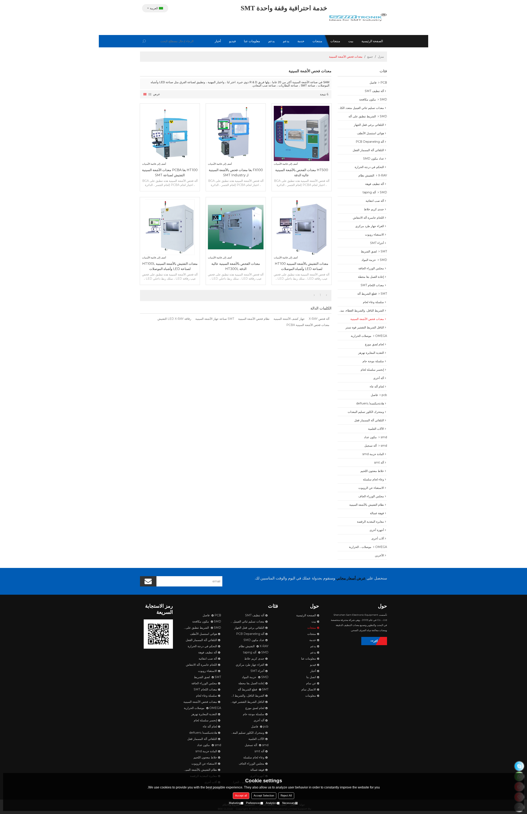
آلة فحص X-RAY (319, 319)
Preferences (253, 803)
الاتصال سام (308, 689)
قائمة (149, 94)
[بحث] (144, 41)
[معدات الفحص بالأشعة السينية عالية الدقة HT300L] (236, 227)
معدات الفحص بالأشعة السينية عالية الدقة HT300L (235, 266)
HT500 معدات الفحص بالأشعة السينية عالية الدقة (301, 172)
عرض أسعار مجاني (351, 578)
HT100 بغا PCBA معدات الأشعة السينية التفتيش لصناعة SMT (170, 172)
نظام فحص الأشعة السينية (253, 319)
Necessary (288, 803)
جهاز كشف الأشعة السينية (289, 319)
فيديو (232, 41)
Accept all (241, 795)
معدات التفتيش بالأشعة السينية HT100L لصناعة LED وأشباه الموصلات (170, 266)
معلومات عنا (252, 41)
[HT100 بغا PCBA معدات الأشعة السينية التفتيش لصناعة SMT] (170, 133)
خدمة (300, 41)
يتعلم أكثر (378, 641)
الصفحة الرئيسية (372, 41)
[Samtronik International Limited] (358, 17)
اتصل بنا (311, 677)
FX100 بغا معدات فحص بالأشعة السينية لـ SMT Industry (236, 172)
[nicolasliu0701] (519, 766)
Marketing (235, 803)
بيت (350, 41)
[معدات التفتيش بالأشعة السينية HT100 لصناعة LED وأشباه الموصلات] (301, 227)
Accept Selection (264, 795)
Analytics (271, 803)
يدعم (286, 41)
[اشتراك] (148, 581)
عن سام (311, 683)
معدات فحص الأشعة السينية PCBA (307, 325)
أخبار (218, 41)
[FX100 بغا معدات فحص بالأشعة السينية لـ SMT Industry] (236, 133)
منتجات (335, 41)
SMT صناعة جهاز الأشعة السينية (214, 319)
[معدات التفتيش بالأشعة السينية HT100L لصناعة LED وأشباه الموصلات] (170, 227)
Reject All (286, 795)
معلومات (310, 695)
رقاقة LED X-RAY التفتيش (174, 319)
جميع (370, 56)
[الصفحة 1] (326, 295)
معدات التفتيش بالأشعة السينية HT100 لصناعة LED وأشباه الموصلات (301, 266)
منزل (381, 56)
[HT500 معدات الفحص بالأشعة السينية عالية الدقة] (301, 133)
